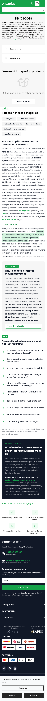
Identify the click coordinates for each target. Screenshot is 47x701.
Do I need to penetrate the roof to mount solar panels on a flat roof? (25, 372)
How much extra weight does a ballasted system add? (25, 381)
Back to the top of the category (16, 530)
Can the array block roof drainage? (22, 446)
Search (43, 9)
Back (4, 108)
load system (30, 28)
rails (4, 214)
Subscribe (23, 614)
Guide (17, 40)
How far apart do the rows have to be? (24, 423)
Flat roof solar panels (13, 124)
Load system (9, 119)
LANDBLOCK (32, 30)
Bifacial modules (33, 124)
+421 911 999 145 (14, 579)
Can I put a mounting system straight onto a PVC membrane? (24, 398)
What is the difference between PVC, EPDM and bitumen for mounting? (23, 407)
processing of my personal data (27, 620)
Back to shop (23, 101)
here (4, 682)
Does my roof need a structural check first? (23, 389)
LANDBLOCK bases (26, 119)
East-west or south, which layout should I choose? (25, 415)
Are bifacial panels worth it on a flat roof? (23, 431)
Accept (33, 695)
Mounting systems (11, 134)
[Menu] (42, 3)
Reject (12, 695)
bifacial (8, 38)
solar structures (9, 220)
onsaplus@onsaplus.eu (18, 587)
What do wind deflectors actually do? (23, 439)
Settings (22, 688)
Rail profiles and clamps (14, 129)
